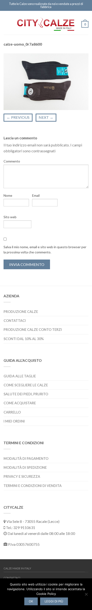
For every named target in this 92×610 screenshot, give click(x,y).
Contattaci (15, 321)
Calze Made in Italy (17, 568)
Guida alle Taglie (20, 376)
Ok (31, 601)
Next (46, 117)
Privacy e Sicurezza (22, 476)
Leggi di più (54, 601)
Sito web (10, 217)
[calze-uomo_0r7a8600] (46, 81)
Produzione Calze (21, 312)
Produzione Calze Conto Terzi (33, 330)
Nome (8, 195)
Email (36, 195)
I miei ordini (14, 421)
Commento (12, 161)
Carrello (12, 412)
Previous (18, 117)
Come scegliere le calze (26, 385)
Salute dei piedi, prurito (26, 394)
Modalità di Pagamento (26, 458)
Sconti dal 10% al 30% (24, 339)
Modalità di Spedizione (25, 467)
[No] (86, 594)
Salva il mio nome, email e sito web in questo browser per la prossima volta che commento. (45, 249)
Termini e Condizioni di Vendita (33, 486)
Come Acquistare (20, 403)
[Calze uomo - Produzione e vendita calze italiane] (45, 22)
